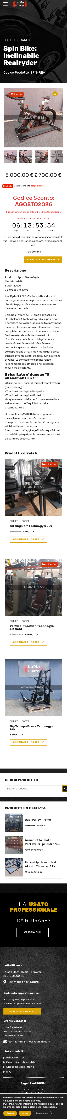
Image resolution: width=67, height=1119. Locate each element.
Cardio (25, 40)
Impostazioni (42, 1113)
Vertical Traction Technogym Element (32, 627)
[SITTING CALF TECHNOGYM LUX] (33, 487)
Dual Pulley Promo (38, 819)
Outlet (9, 40)
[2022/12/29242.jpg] (33, 687)
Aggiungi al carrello (43, 259)
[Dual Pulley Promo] (14, 822)
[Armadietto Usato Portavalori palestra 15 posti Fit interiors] (14, 845)
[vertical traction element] (33, 587)
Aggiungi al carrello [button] (28, 539)
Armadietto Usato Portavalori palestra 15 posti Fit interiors (41, 842)
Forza (25, 521)
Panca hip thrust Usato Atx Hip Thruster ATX (41, 864)
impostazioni (49, 1107)
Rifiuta (25, 1113)
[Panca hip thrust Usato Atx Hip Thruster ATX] (14, 867)
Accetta (10, 1113)
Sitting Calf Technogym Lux (31, 526)
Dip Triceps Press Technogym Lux (32, 727)
